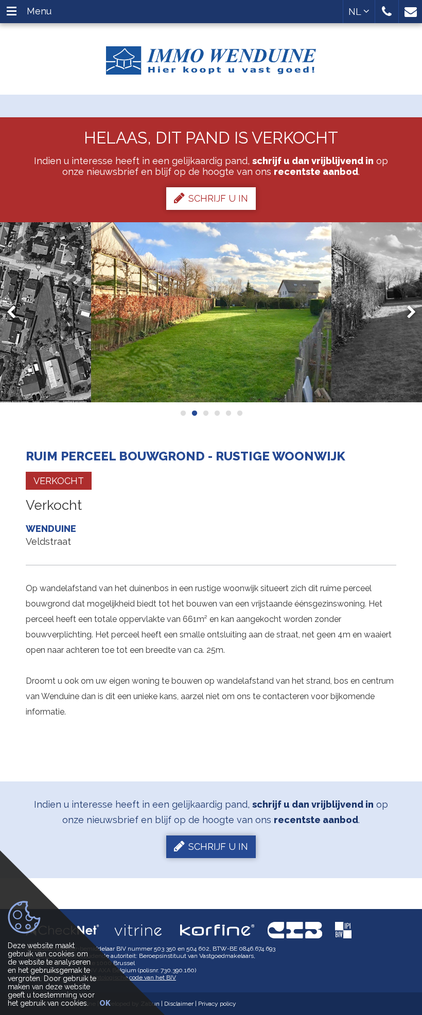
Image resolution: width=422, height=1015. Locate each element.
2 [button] (194, 413)
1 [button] (182, 413)
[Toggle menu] (11, 11)
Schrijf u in (218, 198)
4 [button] (216, 413)
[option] (211, 312)
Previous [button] (16, 312)
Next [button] (406, 312)
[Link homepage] (211, 57)
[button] (386, 11)
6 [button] (239, 413)
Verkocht (58, 480)
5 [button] (228, 413)
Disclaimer (179, 1003)
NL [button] (355, 11)
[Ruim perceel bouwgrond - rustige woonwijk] (211, 312)
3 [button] (205, 413)
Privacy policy (217, 1003)
